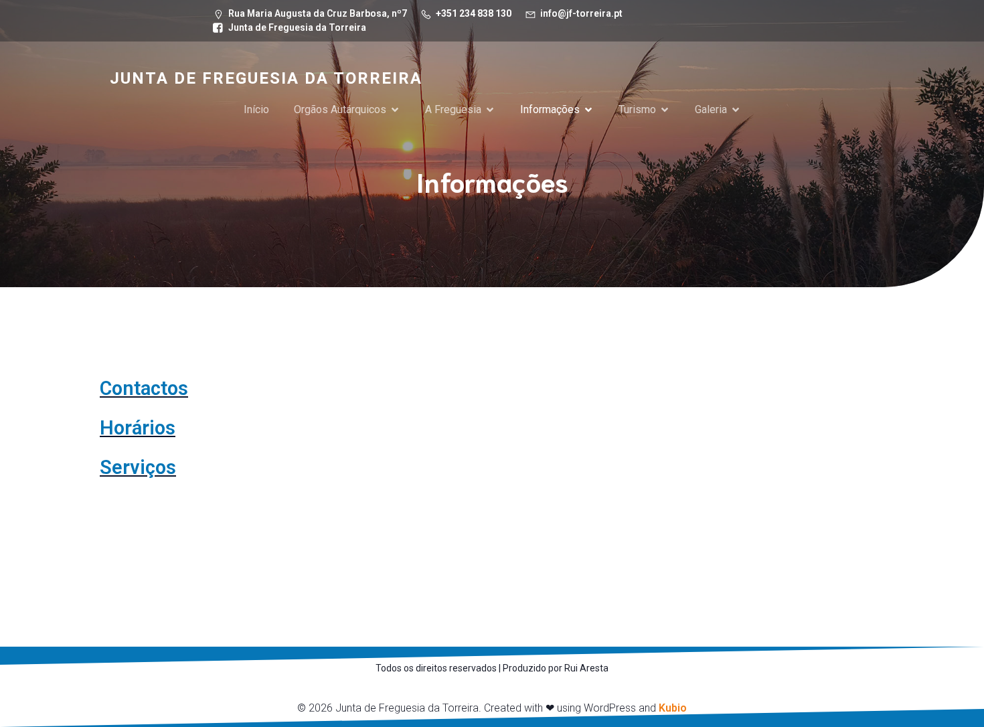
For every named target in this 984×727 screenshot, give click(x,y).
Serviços (138, 467)
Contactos (144, 388)
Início (256, 109)
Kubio (673, 708)
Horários (137, 427)
